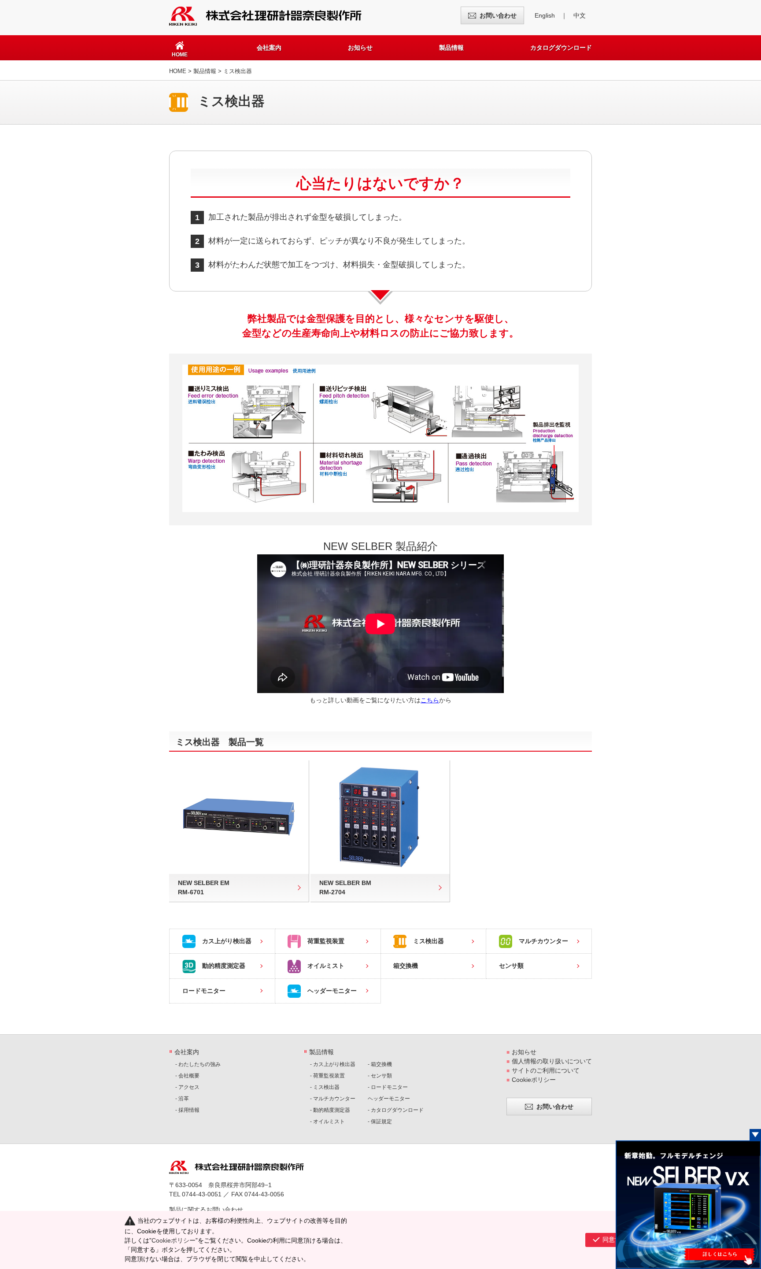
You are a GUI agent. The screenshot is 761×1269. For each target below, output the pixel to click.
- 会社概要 (187, 1076)
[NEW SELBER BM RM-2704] (380, 817)
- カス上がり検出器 (332, 1064)
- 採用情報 (187, 1110)
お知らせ (360, 47)
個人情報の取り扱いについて (552, 1061)
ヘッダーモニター (332, 990)
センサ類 (511, 965)
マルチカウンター (543, 940)
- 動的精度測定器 (330, 1110)
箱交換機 (405, 965)
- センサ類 (380, 1076)
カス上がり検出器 (226, 940)
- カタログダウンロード (396, 1110)
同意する (614, 1239)
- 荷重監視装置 (327, 1076)
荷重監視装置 (325, 940)
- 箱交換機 (380, 1064)
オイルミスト (325, 965)
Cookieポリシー (534, 1079)
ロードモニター (203, 990)
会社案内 (269, 47)
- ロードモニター (388, 1087)
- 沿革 (182, 1099)
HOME (177, 71)
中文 (579, 15)
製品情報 (451, 47)
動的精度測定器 (223, 965)
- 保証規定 (380, 1121)
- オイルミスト (327, 1121)
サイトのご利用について (546, 1070)
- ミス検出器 (325, 1087)
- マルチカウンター (332, 1099)
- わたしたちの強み (198, 1064)
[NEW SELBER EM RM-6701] (239, 817)
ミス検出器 (428, 940)
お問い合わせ (498, 15)
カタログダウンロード (561, 47)
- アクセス (187, 1087)
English (545, 15)
